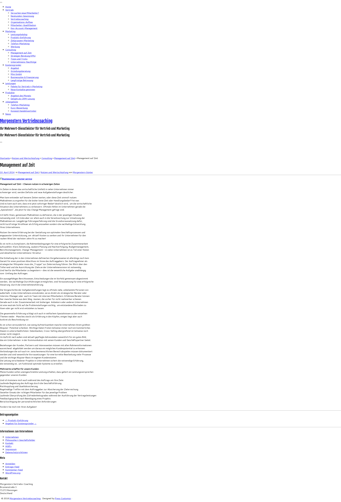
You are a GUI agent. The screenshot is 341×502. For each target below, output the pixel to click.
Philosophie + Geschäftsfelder (20, 440)
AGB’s (8, 446)
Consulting (10, 49)
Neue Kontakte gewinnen (23, 89)
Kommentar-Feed (14, 469)
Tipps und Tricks (19, 58)
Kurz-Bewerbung (19, 107)
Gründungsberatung (21, 71)
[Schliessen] (1, 2)
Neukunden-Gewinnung (22, 15)
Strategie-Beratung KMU (23, 55)
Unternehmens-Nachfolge (23, 61)
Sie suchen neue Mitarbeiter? (25, 12)
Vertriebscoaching (20, 19)
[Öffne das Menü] (1, 142)
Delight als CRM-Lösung (23, 98)
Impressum (11, 449)
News (8, 113)
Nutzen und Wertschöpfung (25, 158)
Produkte (10, 92)
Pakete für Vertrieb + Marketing (26, 86)
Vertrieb (9, 9)
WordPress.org (12, 472)
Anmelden (10, 463)
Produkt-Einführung (21, 37)
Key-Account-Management (24, 28)
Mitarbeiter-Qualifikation (23, 25)
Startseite (5, 158)
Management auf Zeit (21, 52)
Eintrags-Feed (12, 466)
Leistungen (10, 83)
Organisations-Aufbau (22, 22)
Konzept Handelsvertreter (23, 110)
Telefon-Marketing (20, 43)
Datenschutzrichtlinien (16, 452)
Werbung (15, 46)
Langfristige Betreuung (22, 80)
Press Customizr (63, 498)
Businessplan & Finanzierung (25, 77)
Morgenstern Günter (83, 172)
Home (8, 6)
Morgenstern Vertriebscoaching (26, 121)
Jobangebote (11, 101)
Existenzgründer (13, 64)
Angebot (15, 68)
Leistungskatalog (19, 34)
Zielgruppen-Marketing (22, 40)
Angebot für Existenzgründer (20, 423)
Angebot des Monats (21, 95)
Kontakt (9, 443)
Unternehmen (12, 436)
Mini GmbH (16, 74)
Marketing (10, 31)
